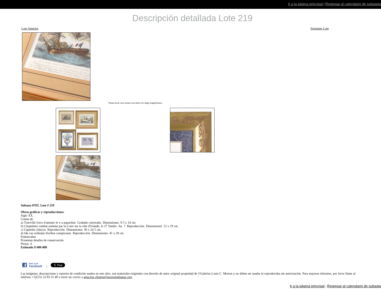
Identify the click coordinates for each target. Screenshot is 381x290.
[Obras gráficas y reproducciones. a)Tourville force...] (135, 66)
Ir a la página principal (305, 4)
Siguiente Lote (319, 28)
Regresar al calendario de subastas (353, 4)
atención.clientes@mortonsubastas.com (108, 277)
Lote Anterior (29, 28)
